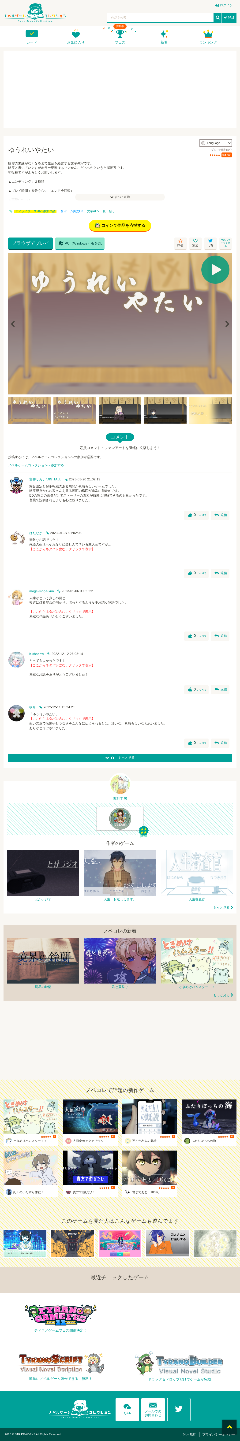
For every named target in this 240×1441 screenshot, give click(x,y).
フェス (120, 42)
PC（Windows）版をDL (80, 243)
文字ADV (93, 211)
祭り (112, 211)
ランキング (208, 42)
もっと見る (221, 907)
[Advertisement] (120, 89)
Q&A (127, 1408)
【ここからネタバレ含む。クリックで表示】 (62, 549)
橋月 (32, 707)
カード (31, 42)
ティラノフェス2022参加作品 (35, 211)
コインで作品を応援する (123, 225)
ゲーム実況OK (74, 211)
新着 (164, 42)
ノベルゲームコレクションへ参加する (36, 465)
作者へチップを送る (225, 243)
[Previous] (13, 324)
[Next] (226, 324)
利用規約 (189, 1434)
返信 (220, 515)
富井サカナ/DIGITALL (45, 479)
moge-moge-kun (41, 591)
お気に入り (76, 42)
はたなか (35, 533)
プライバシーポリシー (218, 1434)
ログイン (226, 5)
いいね (197, 515)
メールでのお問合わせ (153, 1408)
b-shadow (36, 654)
